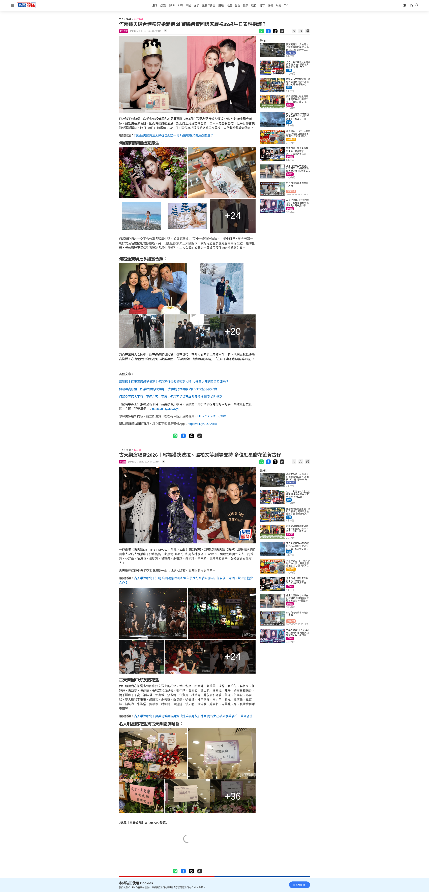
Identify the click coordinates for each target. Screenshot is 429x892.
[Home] (26, 5)
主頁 (121, 19)
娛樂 (128, 19)
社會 (289, 122)
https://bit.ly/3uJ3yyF (166, 408)
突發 (289, 70)
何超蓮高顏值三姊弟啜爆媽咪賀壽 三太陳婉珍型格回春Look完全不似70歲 (168, 389)
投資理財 (291, 191)
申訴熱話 (291, 139)
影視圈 (290, 105)
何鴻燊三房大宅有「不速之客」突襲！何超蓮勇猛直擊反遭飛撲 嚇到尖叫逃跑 (170, 396)
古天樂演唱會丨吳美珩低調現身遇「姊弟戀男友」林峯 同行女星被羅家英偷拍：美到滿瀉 (193, 716)
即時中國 (291, 53)
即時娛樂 (138, 19)
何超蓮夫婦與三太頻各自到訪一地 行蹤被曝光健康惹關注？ (173, 135)
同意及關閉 (299, 884)
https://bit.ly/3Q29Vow (202, 424)
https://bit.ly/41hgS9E (211, 416)
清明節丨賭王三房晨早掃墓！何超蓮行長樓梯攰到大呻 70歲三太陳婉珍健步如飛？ (174, 381)
